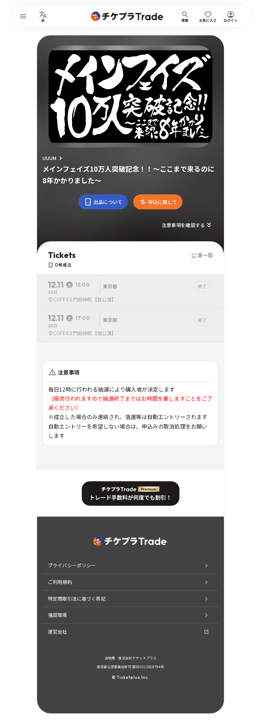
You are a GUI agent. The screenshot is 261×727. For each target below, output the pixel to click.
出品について (107, 201)
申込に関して (162, 201)
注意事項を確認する (183, 225)
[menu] (23, 16)
